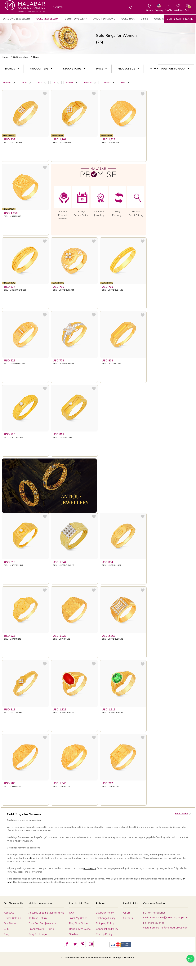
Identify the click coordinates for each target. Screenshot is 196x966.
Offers (127, 912)
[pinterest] (83, 944)
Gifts (144, 18)
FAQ (71, 912)
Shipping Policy (105, 923)
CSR (6, 928)
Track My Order (78, 917)
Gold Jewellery (47, 18)
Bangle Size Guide (80, 928)
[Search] (129, 7)
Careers (128, 917)
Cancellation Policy (107, 928)
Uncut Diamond (104, 18)
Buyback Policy (105, 912)
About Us (9, 912)
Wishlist (178, 10)
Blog (6, 934)
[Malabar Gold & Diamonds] (25, 6)
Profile (168, 10)
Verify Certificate (180, 18)
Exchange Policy (105, 917)
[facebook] (67, 944)
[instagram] (90, 944)
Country (159, 10)
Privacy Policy (104, 934)
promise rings (89, 868)
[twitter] (75, 944)
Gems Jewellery (76, 18)
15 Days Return (38, 917)
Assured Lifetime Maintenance (46, 912)
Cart (187, 8)
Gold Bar (128, 18)
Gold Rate (161, 18)
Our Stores (10, 923)
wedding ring (33, 858)
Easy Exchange (38, 934)
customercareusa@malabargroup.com (165, 917)
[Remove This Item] (14, 82)
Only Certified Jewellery (42, 923)
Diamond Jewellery (16, 18)
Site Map (74, 934)
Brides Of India (12, 917)
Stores (149, 10)
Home (5, 57)
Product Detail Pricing (41, 928)
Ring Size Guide (78, 923)
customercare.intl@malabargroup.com (165, 927)
